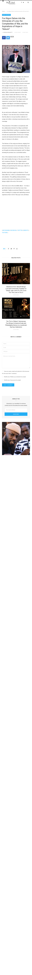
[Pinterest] (14, 248)
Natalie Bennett (8, 32)
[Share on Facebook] (4, 37)
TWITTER (19, 230)
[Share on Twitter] (8, 37)
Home (3, 11)
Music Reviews (6, 14)
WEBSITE (25, 230)
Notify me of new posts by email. (12, 380)
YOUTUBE (4, 232)
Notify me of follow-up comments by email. (15, 376)
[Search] (27, 2)
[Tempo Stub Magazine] (11, 2)
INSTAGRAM (6, 230)
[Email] (17, 248)
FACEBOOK (13, 230)
